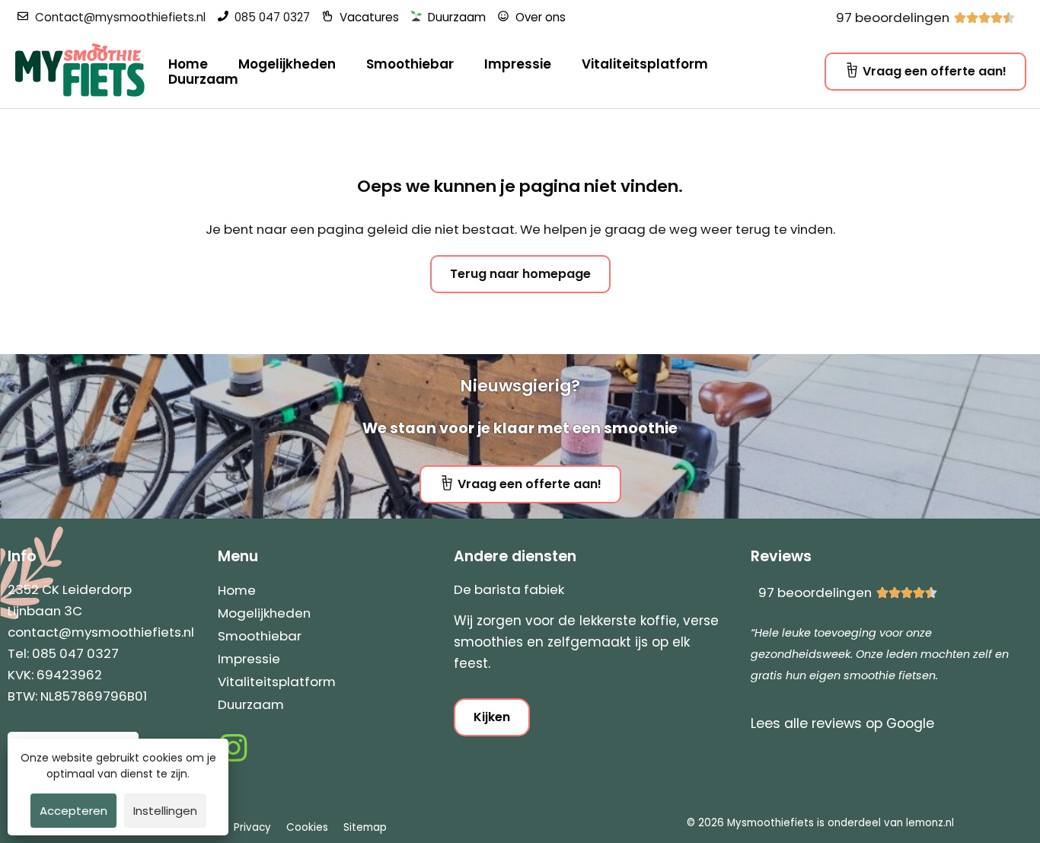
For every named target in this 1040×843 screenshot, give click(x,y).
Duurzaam (203, 79)
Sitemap (365, 827)
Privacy (252, 827)
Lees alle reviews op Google (842, 723)
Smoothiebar (410, 64)
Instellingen (165, 811)
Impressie (517, 64)
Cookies (307, 827)
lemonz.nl (930, 823)
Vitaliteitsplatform (645, 64)
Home (188, 64)
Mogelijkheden (287, 64)
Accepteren (73, 811)
